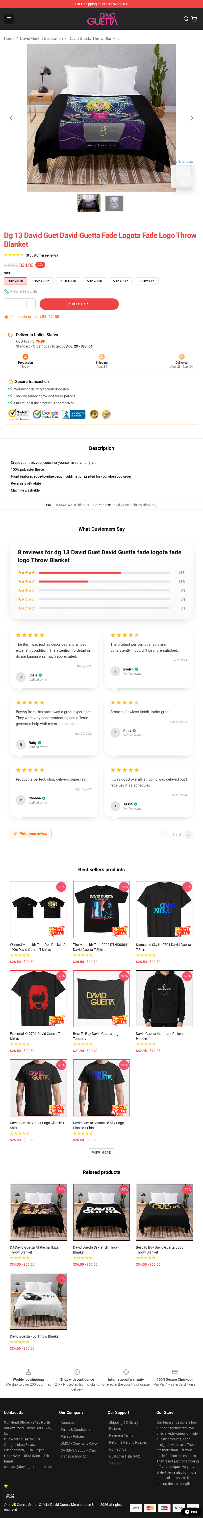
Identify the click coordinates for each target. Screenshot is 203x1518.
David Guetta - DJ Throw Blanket (35, 1336)
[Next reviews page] (188, 834)
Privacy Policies (72, 1436)
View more (101, 1152)
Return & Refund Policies (128, 1442)
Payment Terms (121, 1435)
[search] (186, 19)
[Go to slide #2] (114, 203)
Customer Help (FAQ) (125, 1456)
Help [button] (194, 1512)
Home (9, 38)
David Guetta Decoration (41, 38)
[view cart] (194, 19)
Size (7, 273)
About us (68, 1423)
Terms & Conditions (75, 1429)
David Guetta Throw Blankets (94, 38)
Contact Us (117, 1449)
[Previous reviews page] (164, 834)
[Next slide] (191, 118)
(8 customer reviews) (42, 255)
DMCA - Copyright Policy (79, 1443)
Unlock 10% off (10, 1496)
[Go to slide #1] (89, 203)
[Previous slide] (11, 118)
